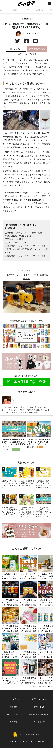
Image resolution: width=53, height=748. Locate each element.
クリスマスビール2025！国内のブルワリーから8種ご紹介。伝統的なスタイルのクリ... (10, 683)
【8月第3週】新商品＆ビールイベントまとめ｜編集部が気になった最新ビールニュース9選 (26, 512)
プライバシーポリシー (13, 714)
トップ (26, 10)
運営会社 (13, 722)
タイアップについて (39, 699)
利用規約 (13, 707)
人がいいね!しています (26, 54)
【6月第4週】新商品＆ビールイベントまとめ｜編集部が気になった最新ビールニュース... (10, 605)
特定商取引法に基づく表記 (39, 714)
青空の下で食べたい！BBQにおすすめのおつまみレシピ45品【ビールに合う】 (9, 512)
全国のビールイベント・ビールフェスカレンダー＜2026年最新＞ (9, 484)
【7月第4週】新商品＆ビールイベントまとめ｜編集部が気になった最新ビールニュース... (10, 631)
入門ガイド (40, 10)
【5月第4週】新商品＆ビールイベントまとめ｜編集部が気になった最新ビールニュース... (28, 605)
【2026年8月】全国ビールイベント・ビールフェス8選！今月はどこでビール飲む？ (38, 441)
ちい (24, 34)
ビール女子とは (13, 699)
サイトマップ (39, 722)
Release (26, 18)
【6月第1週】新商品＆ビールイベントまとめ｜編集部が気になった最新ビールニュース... (28, 657)
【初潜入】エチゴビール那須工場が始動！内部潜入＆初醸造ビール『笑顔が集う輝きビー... (10, 657)
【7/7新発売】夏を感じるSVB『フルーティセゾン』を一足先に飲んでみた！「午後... (10, 579)
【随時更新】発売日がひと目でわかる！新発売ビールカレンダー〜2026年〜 (43, 484)
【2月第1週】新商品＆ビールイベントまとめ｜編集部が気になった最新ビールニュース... (28, 683)
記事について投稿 (37, 49)
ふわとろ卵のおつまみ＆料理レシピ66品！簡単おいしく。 (26, 483)
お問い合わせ (39, 707)
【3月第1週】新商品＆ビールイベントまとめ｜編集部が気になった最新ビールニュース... (28, 631)
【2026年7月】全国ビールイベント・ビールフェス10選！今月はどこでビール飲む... (28, 579)
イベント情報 (11, 10)
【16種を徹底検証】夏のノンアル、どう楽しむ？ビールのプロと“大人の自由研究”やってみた (14, 443)
